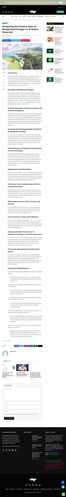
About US (12, 489)
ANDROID (24, 16)
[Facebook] (3, 76)
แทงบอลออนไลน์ (48, 464)
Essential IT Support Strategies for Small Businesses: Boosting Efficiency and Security (36, 375)
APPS (20, 16)
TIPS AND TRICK (40, 16)
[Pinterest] (3, 86)
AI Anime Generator (7, 340)
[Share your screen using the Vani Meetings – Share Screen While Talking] (50, 70)
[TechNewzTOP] (33, 12)
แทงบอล (53, 460)
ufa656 (55, 461)
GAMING (34, 16)
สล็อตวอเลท (58, 467)
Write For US (53, 16)
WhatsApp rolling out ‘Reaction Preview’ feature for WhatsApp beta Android (59, 61)
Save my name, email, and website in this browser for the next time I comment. (21, 414)
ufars (54, 466)
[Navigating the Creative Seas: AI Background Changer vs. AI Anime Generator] (22, 56)
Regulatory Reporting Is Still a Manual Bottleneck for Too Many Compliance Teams (36, 455)
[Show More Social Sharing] (31, 40)
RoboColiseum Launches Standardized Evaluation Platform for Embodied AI (37, 437)
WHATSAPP (47, 16)
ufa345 (55, 464)
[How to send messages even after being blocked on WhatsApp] (50, 51)
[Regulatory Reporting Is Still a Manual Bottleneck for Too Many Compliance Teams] (27, 454)
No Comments (35, 35)
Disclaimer (36, 489)
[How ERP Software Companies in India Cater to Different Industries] (22, 367)
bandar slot (54, 463)
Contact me (60, 11)
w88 (59, 461)
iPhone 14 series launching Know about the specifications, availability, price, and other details (58, 41)
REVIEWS (29, 16)
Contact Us (19, 489)
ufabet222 (58, 460)
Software (5, 23)
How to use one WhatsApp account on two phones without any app (59, 79)
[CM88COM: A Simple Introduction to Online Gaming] (27, 446)
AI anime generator (33, 220)
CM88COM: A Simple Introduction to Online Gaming (19, 6)
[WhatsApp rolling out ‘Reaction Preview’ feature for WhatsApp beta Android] (50, 60)
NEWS (16, 16)
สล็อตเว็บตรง (48, 460)
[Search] (63, 16)
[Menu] (2, 16)
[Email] (3, 89)
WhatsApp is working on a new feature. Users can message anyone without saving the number (59, 30)
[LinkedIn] (3, 82)
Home (12, 16)
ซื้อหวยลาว (50, 469)
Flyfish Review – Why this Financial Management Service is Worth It (8, 375)
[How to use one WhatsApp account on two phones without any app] (50, 79)
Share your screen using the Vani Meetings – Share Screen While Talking (59, 70)
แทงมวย (55, 469)
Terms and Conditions (46, 489)
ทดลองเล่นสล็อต (51, 467)
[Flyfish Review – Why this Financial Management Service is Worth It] (8, 367)
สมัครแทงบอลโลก (49, 461)
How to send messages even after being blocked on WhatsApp (59, 51)
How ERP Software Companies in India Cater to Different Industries (22, 374)
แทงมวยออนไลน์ (48, 466)
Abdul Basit (8, 35)
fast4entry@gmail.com (53, 454)
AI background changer (20, 102)
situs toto (60, 463)
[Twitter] (3, 79)
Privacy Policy (27, 489)
